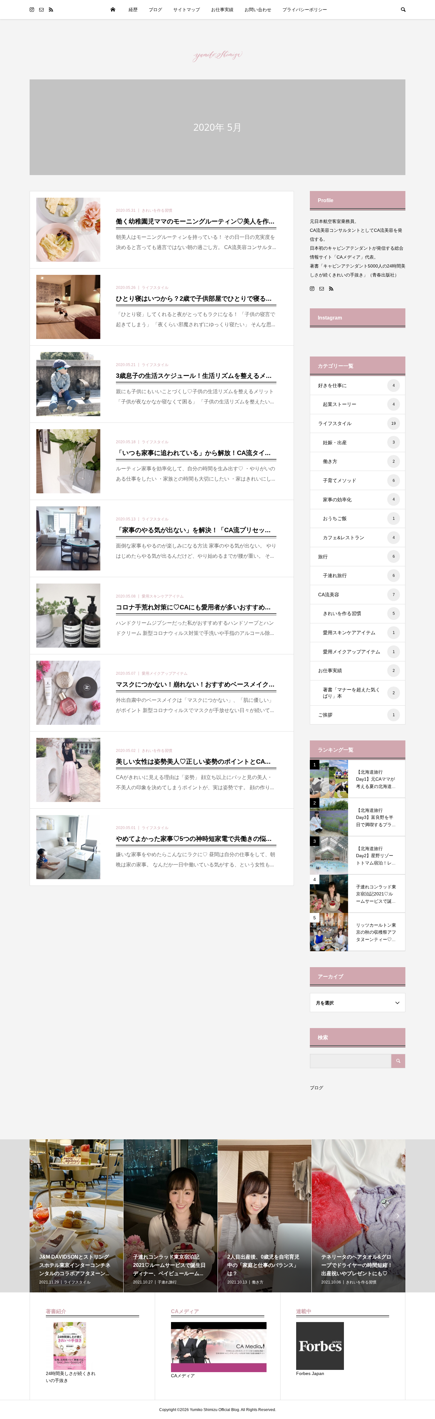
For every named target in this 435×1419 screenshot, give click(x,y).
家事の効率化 (359, 499)
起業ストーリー (359, 404)
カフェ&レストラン (359, 537)
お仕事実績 (222, 9)
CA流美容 (356, 594)
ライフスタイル (357, 423)
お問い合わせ (258, 9)
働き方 (359, 461)
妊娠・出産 (359, 442)
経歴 (133, 9)
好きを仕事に (356, 385)
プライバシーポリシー (304, 9)
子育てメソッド (359, 480)
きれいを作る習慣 (359, 613)
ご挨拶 (356, 714)
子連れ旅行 (359, 575)
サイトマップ (186, 9)
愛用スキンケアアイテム (359, 632)
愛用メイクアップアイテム (359, 651)
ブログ (316, 1087)
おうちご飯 (359, 518)
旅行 (356, 556)
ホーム (113, 9)
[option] (128, 1215)
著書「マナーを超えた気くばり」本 (359, 693)
